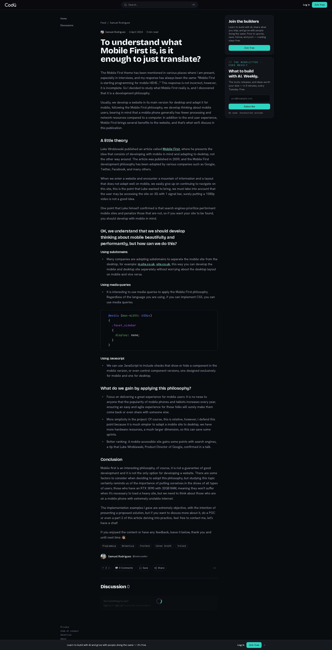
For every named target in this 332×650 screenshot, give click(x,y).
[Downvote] (109, 568)
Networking (128, 546)
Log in (306, 4)
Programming (109, 546)
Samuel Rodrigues (120, 22)
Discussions (66, 25)
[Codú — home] (10, 5)
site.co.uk (163, 264)
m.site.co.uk (146, 264)
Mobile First (171, 149)
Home (63, 18)
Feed (103, 22)
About (63, 639)
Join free (319, 4)
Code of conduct (69, 631)
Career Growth (163, 546)
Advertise (65, 635)
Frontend (145, 546)
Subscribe (249, 106)
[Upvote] (103, 568)
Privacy (64, 627)
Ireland (181, 546)
